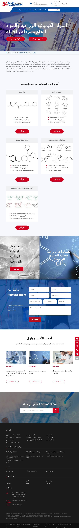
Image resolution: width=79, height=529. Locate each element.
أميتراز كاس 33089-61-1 (21, 117)
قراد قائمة (22, 92)
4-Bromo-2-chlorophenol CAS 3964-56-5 (22, 213)
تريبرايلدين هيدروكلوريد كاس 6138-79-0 (15, 461)
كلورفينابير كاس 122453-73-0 (23, 122)
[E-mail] (77, 342)
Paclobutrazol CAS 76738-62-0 (56, 165)
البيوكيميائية (49, 435)
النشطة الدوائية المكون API (13, 435)
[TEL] (77, 350)
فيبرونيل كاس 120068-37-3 (57, 117)
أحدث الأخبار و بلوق (39, 338)
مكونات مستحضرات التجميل (33, 437)
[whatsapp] (77, 346)
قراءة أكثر (12, 381)
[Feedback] (77, 358)
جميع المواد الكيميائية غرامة (13, 442)
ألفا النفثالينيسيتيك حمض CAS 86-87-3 (58, 168)
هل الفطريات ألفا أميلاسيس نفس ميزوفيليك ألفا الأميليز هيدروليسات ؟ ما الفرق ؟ (16, 373)
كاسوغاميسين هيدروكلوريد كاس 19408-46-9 (22, 170)
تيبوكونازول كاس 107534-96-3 (19, 168)
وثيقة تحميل (49, 481)
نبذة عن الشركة (10, 471)
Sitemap (8, 528)
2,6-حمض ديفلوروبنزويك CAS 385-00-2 (35, 456)
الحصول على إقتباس (38, 39)
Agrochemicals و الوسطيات (27, 52)
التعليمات (8, 483)
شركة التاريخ (49, 471)
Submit (35, 319)
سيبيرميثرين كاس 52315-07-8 (57, 119)
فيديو (27, 483)
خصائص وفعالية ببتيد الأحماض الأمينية (37, 372)
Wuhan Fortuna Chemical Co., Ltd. (24, 525)
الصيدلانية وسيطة (30, 435)
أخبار (38, 10)
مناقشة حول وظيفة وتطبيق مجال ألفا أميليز (62, 372)
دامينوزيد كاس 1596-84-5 (54, 170)
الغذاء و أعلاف (49, 437)
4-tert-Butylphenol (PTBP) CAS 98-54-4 (22, 218)
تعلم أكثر (22, 131)
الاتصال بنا (43, 10)
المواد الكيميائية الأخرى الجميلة (34, 440)
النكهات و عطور (10, 440)
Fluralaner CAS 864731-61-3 (57, 122)
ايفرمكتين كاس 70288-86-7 (22, 119)
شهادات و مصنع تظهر (31, 471)
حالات (29, 10)
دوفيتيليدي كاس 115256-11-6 (33, 452)
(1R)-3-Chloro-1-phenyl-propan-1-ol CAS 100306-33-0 (15, 456)
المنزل (9, 52)
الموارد (34, 10)
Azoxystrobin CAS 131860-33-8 (19, 165)
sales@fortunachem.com (41, 4)
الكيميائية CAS (49, 440)
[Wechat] (77, 354)
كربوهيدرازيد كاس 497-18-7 (18, 216)
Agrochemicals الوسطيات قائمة (22, 188)
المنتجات (15, 10)
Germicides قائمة (22, 140)
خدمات (25, 10)
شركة (21, 10)
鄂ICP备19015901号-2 (50, 525)
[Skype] (77, 338)
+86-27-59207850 (57, 4)
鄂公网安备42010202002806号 (64, 525)
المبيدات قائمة (57, 92)
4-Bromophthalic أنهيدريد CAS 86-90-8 (55, 452)
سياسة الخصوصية (15, 528)
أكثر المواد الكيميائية (15, 39)
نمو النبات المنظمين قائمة (57, 140)
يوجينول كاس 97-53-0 (12, 452)
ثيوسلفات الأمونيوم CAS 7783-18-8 (55, 456)
